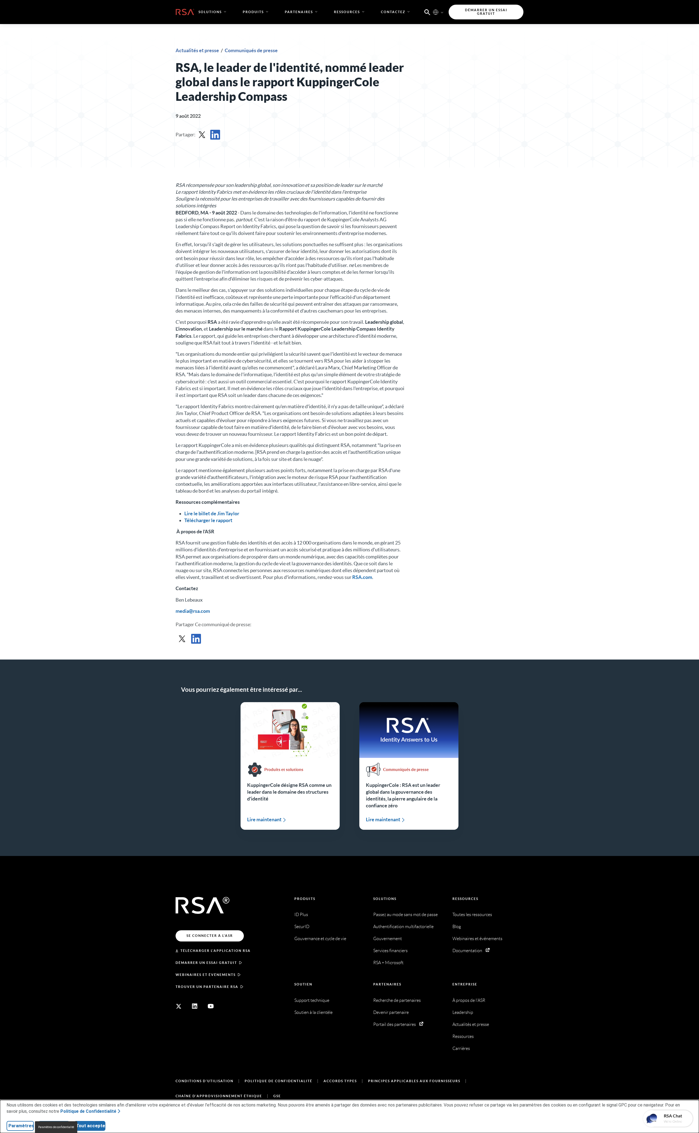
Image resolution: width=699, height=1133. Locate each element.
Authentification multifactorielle (403, 926)
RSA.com (362, 577)
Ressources (465, 898)
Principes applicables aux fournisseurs (414, 1081)
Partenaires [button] (299, 12)
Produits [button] (253, 12)
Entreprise (464, 984)
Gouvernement (387, 938)
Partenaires (387, 984)
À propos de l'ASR (468, 1000)
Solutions (384, 898)
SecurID (301, 926)
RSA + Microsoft (388, 962)
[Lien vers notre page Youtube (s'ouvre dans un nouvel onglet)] (211, 1006)
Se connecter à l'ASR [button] (209, 935)
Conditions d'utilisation (204, 1081)
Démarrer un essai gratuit (206, 962)
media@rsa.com (193, 611)
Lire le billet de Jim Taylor (211, 513)
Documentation (467, 950)
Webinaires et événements (206, 974)
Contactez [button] (393, 12)
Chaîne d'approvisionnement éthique (219, 1096)
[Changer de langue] (435, 11)
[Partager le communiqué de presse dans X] (202, 134)
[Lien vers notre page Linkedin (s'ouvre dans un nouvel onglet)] (195, 1006)
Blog (456, 926)
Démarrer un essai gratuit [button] (486, 12)
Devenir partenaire (391, 1012)
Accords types (340, 1081)
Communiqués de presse (251, 50)
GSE (277, 1096)
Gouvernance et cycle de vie (320, 938)
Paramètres (21, 1125)
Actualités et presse (198, 50)
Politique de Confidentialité (278, 1081)
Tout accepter (90, 1125)
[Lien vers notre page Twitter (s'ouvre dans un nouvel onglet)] (179, 1006)
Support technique (311, 1000)
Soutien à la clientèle (313, 1012)
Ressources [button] (347, 12)
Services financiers (390, 950)
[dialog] (349, 1116)
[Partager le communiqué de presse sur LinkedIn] (215, 134)
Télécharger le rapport (208, 520)
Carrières (461, 1048)
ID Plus (301, 914)
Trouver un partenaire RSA (207, 986)
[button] (427, 11)
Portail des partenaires (394, 1024)
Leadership (462, 1012)
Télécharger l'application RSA (215, 950)
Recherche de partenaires (397, 1000)
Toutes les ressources (472, 914)
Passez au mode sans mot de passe (405, 914)
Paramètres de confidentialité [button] (56, 1127)
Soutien (303, 984)
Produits (304, 898)
